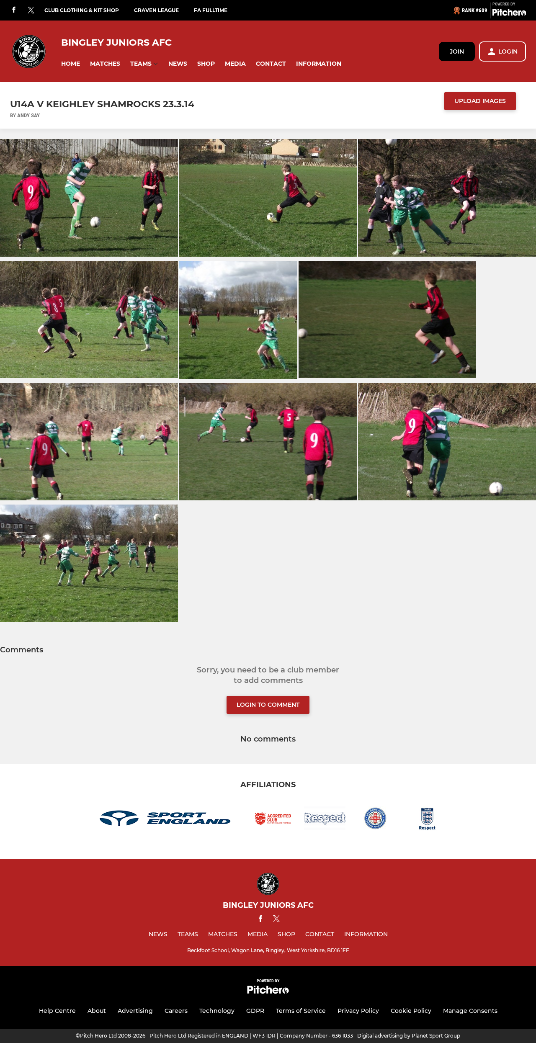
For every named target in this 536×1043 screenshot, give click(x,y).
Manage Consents (470, 1011)
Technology (216, 1011)
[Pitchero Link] (509, 14)
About (97, 1011)
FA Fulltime (210, 10)
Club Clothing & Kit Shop (81, 10)
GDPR (255, 1011)
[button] (70, 64)
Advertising (135, 1011)
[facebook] (14, 10)
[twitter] (31, 10)
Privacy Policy (358, 1011)
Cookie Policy (411, 1011)
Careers (176, 1011)
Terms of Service (301, 1011)
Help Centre (57, 1011)
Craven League (156, 10)
